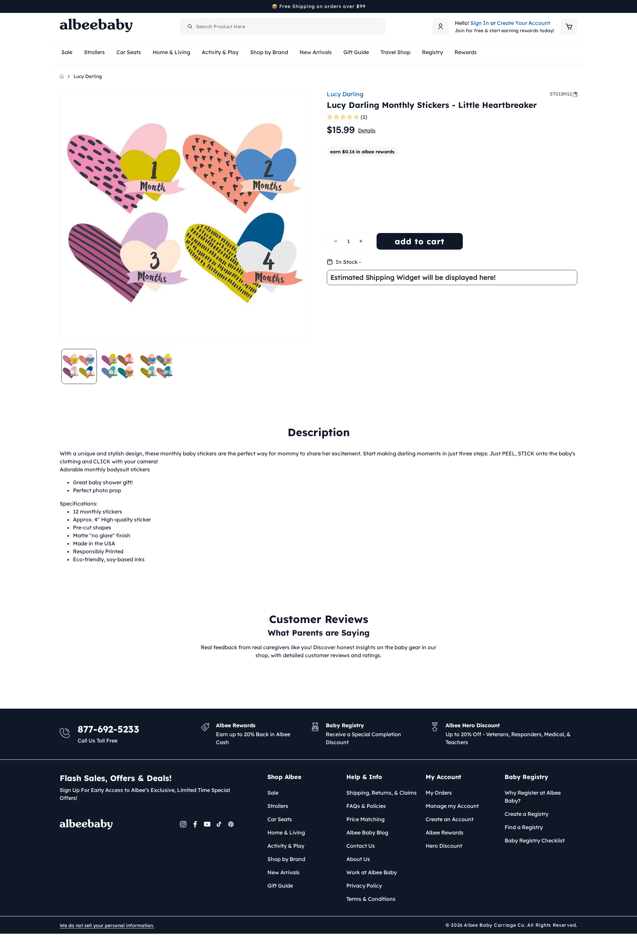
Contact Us (360, 845)
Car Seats (279, 819)
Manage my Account (452, 806)
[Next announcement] (575, 6)
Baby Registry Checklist (535, 840)
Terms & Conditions (370, 899)
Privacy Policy (364, 885)
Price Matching (365, 819)
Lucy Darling (88, 76)
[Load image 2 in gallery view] (118, 366)
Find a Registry (524, 827)
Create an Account (449, 819)
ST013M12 (561, 94)
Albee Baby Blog (367, 832)
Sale (272, 792)
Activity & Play (285, 845)
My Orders (439, 792)
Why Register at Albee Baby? (533, 796)
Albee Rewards (444, 832)
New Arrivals (283, 872)
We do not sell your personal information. (107, 925)
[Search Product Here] (190, 26)
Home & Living (286, 832)
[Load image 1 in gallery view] (79, 366)
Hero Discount (444, 845)
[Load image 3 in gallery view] (156, 366)
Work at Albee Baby (371, 872)
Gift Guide (280, 885)
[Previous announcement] (62, 6)
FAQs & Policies (366, 806)
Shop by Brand (286, 859)
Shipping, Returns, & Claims (381, 792)
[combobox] (283, 26)
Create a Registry (526, 814)
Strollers (277, 806)
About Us (358, 859)
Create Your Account (523, 23)
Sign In (479, 23)
